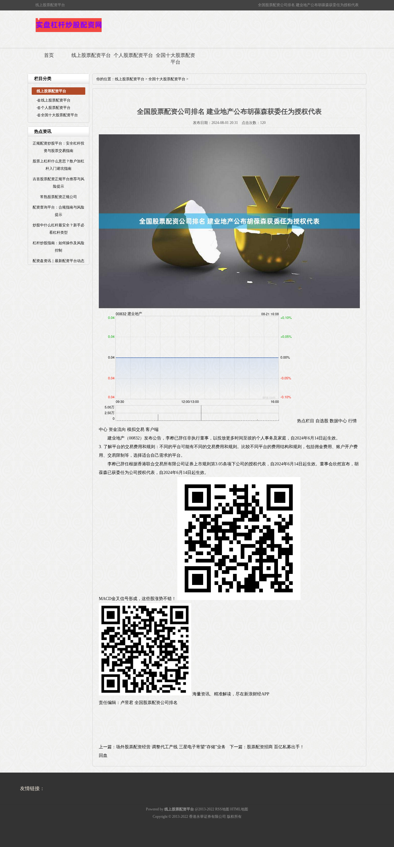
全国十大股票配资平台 (175, 59)
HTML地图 (239, 809)
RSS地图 (222, 809)
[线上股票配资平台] (68, 31)
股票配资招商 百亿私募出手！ (275, 747)
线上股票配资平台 (91, 55)
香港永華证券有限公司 (207, 816)
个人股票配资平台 (133, 55)
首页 (49, 55)
